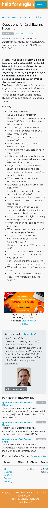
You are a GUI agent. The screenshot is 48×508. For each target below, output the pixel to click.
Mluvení (11, 17)
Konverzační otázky (30, 17)
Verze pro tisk (38, 456)
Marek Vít (31, 334)
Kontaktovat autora (17, 389)
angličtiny (25, 314)
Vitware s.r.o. (32, 492)
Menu (42, 4)
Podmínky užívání (18, 499)
